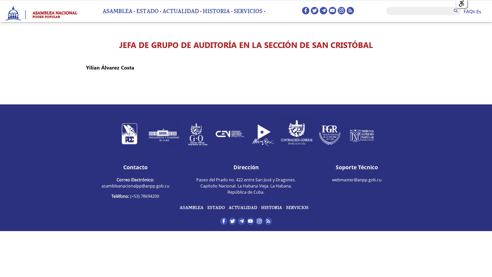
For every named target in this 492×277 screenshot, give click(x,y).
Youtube (332, 10)
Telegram (323, 10)
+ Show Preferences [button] (461, 3)
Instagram (341, 10)
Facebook (306, 10)
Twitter (314, 10)
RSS (350, 10)
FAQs (469, 11)
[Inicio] (41, 11)
